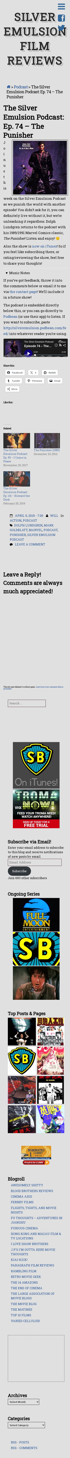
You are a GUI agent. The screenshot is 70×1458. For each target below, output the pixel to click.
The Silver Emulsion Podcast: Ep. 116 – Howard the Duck (16, 494)
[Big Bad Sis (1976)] (50, 1119)
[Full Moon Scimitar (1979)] (50, 1060)
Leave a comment (30, 544)
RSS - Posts (20, 1442)
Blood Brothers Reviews (32, 1191)
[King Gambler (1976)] (50, 1031)
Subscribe (19, 871)
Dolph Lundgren (28, 525)
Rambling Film (23, 1271)
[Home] (8, 87)
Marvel (35, 530)
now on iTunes (44, 246)
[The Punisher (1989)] (47, 440)
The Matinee (21, 1309)
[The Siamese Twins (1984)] (22, 1031)
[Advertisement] (36, 1358)
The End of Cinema (26, 1288)
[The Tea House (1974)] (50, 1090)
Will (54, 516)
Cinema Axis (21, 1196)
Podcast (21, 87)
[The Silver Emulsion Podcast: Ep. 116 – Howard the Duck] (16, 478)
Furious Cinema (24, 1228)
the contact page (23, 291)
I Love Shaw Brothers (29, 1244)
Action (15, 520)
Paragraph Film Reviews (32, 1265)
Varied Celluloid (25, 1321)
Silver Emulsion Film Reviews (35, 38)
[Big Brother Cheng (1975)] (22, 1119)
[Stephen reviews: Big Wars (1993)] (22, 1090)
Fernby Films (22, 1202)
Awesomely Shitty (27, 1185)
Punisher (18, 535)
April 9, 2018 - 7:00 (29, 516)
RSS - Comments (24, 1448)
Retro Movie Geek (26, 1277)
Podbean (10, 316)
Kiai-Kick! (19, 1260)
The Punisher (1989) (47, 450)
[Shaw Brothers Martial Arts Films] (22, 1060)
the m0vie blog (24, 1304)
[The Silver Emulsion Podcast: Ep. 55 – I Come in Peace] (16, 440)
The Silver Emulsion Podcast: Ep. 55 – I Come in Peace (15, 455)
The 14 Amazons (24, 1282)
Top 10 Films (21, 1315)
